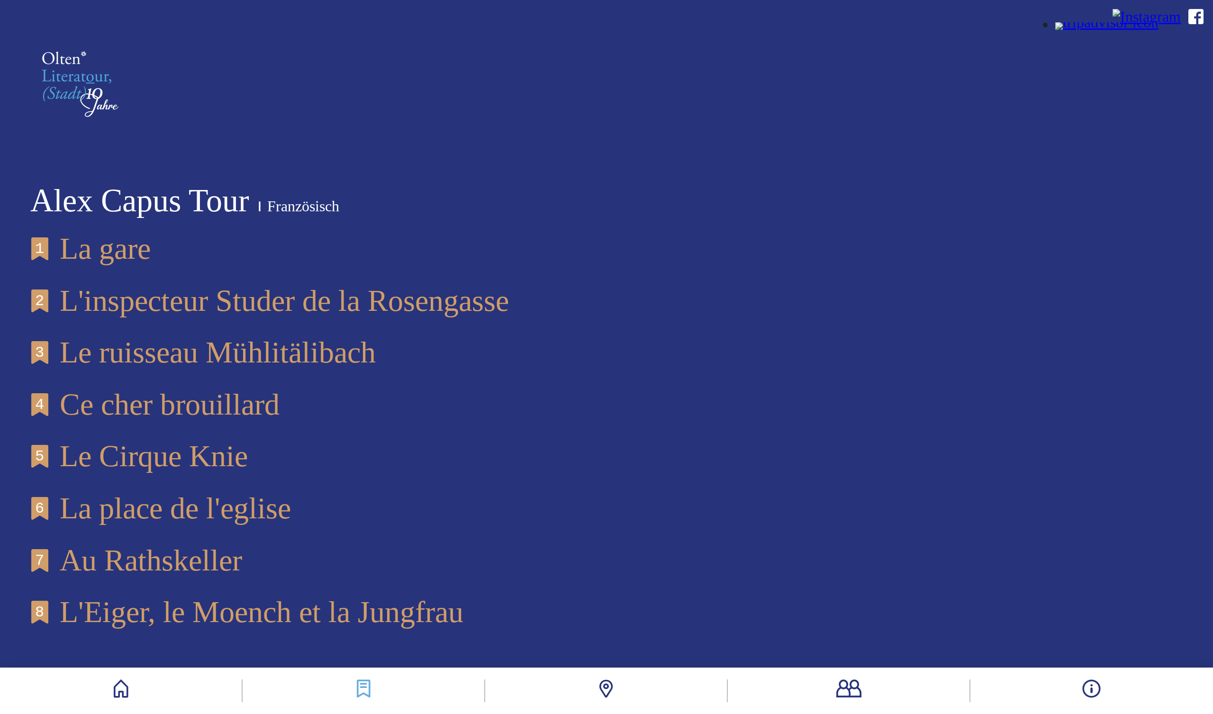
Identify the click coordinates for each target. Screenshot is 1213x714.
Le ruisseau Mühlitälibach (205, 352)
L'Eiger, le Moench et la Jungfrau (249, 612)
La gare (93, 248)
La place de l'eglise (163, 508)
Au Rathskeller (138, 560)
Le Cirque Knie (141, 456)
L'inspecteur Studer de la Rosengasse (272, 300)
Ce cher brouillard (157, 404)
